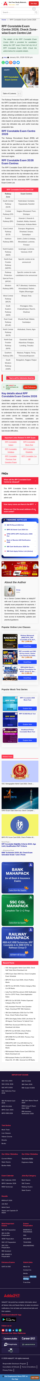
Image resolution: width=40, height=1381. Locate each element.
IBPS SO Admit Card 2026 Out (17, 529)
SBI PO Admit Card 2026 (8, 1102)
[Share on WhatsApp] (3, 62)
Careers (29, 1278)
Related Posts (7, 756)
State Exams (6, 1162)
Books (4, 1143)
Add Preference (30, 387)
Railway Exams (27, 1187)
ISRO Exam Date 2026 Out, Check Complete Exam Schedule (20, 975)
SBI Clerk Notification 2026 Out (18, 546)
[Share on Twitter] (18, 62)
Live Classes (6, 1133)
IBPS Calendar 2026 (9, 1183)
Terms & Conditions (29, 1367)
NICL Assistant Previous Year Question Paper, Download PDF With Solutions (18, 1008)
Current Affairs (7, 1158)
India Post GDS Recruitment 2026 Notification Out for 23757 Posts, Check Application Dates (20, 994)
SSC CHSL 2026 (7, 1084)
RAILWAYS (27, 1239)
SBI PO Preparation (9, 1230)
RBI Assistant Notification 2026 (28, 1112)
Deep (18, 590)
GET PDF (34, 1378)
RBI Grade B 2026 (28, 1088)
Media (25, 1273)
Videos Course (7, 1136)
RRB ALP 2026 (7, 1200)
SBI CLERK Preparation (6, 1234)
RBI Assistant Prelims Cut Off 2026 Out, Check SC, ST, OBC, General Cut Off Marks (20, 1059)
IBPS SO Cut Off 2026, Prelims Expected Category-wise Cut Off (19, 1002)
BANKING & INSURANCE (27, 1231)
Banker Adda (6, 1165)
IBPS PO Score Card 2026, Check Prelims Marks (19, 981)
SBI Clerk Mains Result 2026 (30, 1101)
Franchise (26, 1282)
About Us (26, 1266)
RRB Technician (7, 1187)
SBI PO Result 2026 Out (15, 525)
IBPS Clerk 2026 (7, 1110)
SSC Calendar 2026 (9, 1180)
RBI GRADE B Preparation (7, 1255)
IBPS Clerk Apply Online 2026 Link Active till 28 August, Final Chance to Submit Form (20, 1020)
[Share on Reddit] (10, 62)
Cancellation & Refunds (11, 1367)
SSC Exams (26, 1183)
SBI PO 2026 (26, 1081)
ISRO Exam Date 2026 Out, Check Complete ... (18, 810)
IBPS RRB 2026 (7, 1113)
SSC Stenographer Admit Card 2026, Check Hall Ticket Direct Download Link (20, 969)
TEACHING (27, 1242)
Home (4, 20)
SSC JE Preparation (9, 1242)
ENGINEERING (28, 1245)
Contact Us (27, 1270)
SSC (24, 1235)
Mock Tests (6, 1129)
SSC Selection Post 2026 (8, 1092)
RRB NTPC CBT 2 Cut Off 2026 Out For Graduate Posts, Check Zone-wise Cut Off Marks (19, 1045)
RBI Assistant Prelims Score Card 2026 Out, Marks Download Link (20, 1053)
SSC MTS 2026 (7, 1087)
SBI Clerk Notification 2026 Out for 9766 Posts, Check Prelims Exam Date (19, 1014)
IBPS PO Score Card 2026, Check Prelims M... (18, 837)
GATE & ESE (6, 1266)
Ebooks (4, 1140)
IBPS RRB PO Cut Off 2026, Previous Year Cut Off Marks (19, 1038)
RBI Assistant (6, 1251)
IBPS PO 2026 (7, 1106)
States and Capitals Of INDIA (10, 1212)
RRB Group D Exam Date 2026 (29, 1107)
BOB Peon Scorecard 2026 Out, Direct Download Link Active (18, 1026)
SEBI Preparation (8, 1239)
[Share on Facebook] (14, 62)
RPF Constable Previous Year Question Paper (11, 459)
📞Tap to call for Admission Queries (20, 378)
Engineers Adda (27, 1162)
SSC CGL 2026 (7, 1081)
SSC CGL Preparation (6, 1246)
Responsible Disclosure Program (14, 1363)
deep (5, 57)
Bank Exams (26, 1180)
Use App (34, 3)
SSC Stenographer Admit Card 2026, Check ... (18, 784)
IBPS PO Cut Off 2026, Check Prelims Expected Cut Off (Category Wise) (18, 1032)
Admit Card (6, 1207)
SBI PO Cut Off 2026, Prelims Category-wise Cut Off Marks (20, 987)
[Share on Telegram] (7, 62)
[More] (34, 8)
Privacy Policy (8, 1370)
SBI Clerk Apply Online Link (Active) (20, 551)
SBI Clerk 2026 (27, 1084)
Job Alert (5, 1204)
